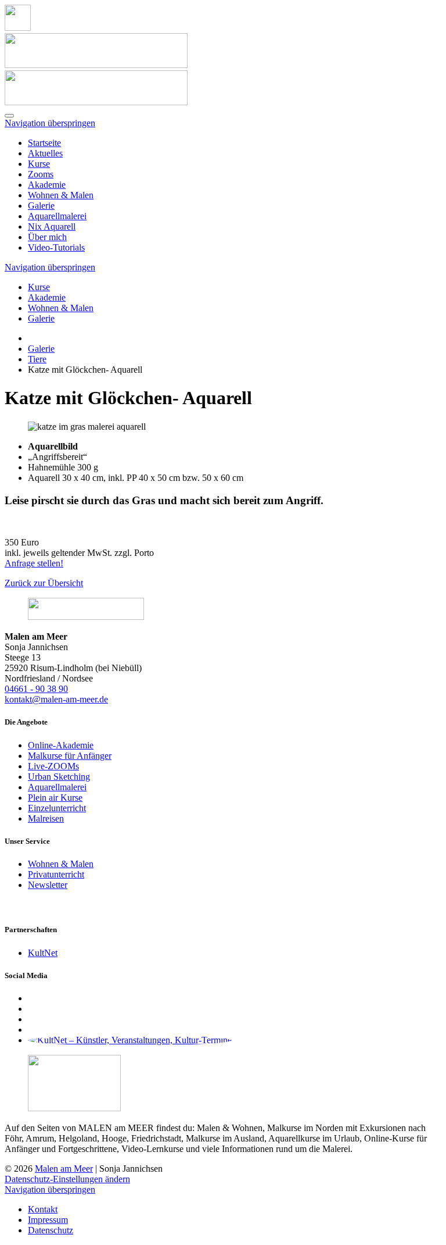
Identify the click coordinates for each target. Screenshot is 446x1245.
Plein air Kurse (55, 797)
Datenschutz (50, 1230)
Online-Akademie (60, 745)
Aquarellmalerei (57, 216)
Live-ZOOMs (53, 766)
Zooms (40, 174)
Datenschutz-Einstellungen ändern (67, 1179)
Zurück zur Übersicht (44, 583)
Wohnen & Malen (60, 195)
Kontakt (42, 1209)
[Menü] (9, 115)
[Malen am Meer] (18, 28)
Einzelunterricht (57, 808)
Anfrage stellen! (34, 563)
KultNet (42, 953)
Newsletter (47, 885)
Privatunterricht (56, 874)
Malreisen (46, 818)
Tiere (37, 359)
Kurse (39, 164)
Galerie (41, 206)
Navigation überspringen (50, 123)
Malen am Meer (64, 1168)
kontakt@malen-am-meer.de (56, 699)
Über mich (47, 237)
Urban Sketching (59, 777)
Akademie (47, 185)
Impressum (48, 1220)
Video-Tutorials (56, 247)
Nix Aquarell (51, 226)
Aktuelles (45, 153)
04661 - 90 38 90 (36, 689)
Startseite (44, 143)
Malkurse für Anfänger (70, 756)
